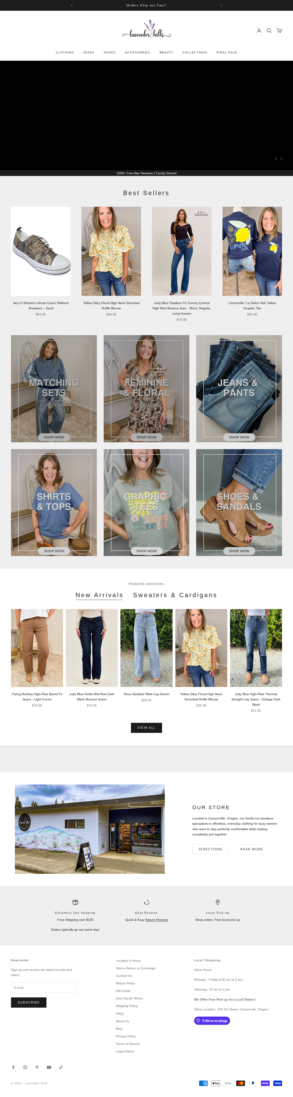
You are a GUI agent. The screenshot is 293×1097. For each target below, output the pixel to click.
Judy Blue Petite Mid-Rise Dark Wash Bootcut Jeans (91, 696)
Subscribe (29, 1002)
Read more (251, 849)
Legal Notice (125, 1051)
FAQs (120, 1013)
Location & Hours (128, 960)
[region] (146, 115)
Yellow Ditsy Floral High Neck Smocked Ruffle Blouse (111, 305)
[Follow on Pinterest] (37, 1067)
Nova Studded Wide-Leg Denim (146, 694)
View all (147, 727)
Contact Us (124, 976)
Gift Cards (123, 991)
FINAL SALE (227, 52)
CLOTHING (65, 52)
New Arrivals (100, 595)
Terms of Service (128, 1044)
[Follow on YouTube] (49, 1067)
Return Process (156, 920)
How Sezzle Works (129, 998)
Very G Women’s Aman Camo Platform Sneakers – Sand (41, 305)
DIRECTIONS (210, 849)
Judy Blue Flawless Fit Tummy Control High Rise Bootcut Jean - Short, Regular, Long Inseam (181, 308)
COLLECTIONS (195, 52)
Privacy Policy (126, 1036)
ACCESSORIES (137, 52)
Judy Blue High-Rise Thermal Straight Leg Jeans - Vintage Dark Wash (255, 699)
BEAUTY (167, 52)
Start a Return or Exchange (135, 968)
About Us (122, 1021)
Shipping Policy (127, 1006)
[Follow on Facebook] (13, 1067)
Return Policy (125, 983)
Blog (119, 1029)
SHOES (110, 52)
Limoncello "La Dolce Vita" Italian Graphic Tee (252, 305)
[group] (146, 115)
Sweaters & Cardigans (175, 595)
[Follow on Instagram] (25, 1067)
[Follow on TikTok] (61, 1067)
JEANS (89, 52)
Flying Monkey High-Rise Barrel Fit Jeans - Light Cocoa (37, 696)
